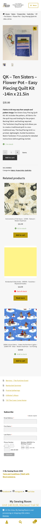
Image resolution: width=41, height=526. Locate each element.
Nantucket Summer (13, 385)
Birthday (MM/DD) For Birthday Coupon (28, 443)
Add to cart (10, 157)
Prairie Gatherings (13, 390)
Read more (20, 298)
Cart (31, 520)
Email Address (9, 418)
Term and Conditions (11, 474)
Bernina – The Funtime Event (17, 380)
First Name (8, 426)
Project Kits (21, 14)
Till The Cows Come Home (16, 400)
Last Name (8, 435)
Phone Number (8, 442)
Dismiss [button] (6, 516)
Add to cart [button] (20, 235)
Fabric (13, 14)
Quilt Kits (30, 14)
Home (7, 14)
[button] (35, 28)
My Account (7, 522)
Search (20, 522)
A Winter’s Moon (12, 395)
